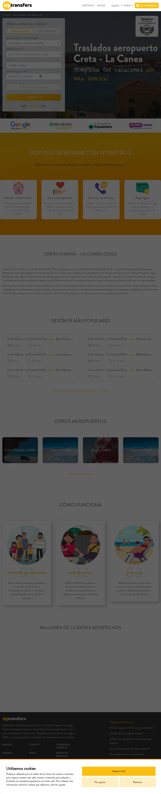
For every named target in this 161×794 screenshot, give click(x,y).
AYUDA (101, 5)
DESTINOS (88, 5)
